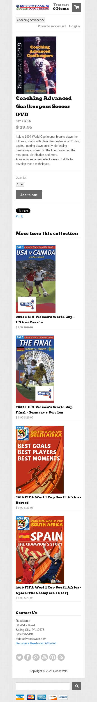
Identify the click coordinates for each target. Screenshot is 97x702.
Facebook (27, 657)
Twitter (19, 657)
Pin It (19, 216)
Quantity (21, 177)
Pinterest (52, 657)
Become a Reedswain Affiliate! (36, 643)
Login (74, 26)
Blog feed (61, 657)
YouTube (44, 657)
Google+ (36, 657)
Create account (51, 26)
